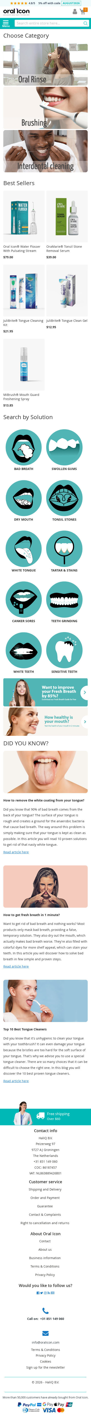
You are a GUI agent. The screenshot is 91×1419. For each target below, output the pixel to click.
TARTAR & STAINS (64, 570)
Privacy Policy (45, 1275)
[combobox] (52, 23)
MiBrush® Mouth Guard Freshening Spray (21, 397)
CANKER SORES (23, 621)
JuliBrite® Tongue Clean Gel (66, 320)
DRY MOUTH (23, 519)
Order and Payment (45, 1198)
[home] (45, 735)
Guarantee (45, 1206)
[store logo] (26, 12)
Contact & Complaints (45, 1214)
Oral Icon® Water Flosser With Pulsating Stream (21, 248)
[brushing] (45, 128)
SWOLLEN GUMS (64, 469)
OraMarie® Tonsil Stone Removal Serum (64, 248)
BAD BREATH (23, 469)
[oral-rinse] (45, 84)
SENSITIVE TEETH (64, 671)
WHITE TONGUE (24, 570)
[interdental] (45, 171)
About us (45, 1249)
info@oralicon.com (45, 1342)
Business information (45, 1258)
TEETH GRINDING (64, 621)
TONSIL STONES (64, 519)
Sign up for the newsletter (45, 1367)
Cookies (45, 1361)
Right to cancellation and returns (45, 1223)
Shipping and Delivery (45, 1189)
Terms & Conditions (44, 1266)
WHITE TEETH (23, 671)
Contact (45, 1241)
